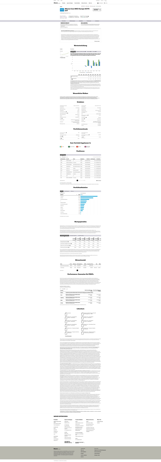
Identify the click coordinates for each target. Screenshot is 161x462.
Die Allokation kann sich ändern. (64, 216)
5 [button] (82, 180)
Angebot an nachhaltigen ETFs (79, 434)
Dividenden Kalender (68, 438)
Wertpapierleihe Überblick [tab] (64, 235)
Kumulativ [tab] (94, 51)
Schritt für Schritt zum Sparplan (68, 428)
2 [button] (78, 180)
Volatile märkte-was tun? (79, 436)
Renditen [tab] (72, 49)
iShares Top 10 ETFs (68, 437)
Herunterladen (99, 6)
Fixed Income (77, 424)
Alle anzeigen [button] (99, 180)
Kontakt (82, 453)
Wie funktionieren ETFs (90, 424)
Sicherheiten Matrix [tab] (81, 235)
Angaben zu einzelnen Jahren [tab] (81, 51)
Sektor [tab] (62, 191)
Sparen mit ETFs (67, 426)
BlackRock (55, 0)
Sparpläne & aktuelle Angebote (68, 435)
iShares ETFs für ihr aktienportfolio (78, 430)
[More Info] (88, 16)
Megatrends (56, 440)
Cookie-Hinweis (97, 453)
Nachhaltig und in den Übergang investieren (78, 427)
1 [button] (77, 180)
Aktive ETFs (66, 433)
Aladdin (61, 0)
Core (54, 434)
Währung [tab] (72, 191)
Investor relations (84, 455)
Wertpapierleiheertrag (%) (64, 241)
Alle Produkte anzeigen (57, 423)
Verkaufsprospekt (93, 6)
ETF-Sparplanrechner (68, 430)
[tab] (65, 54)
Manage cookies (97, 455)
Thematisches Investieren (79, 425)
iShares (58, 0)
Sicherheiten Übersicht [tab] (73, 235)
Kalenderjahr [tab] (73, 51)
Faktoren (55, 437)
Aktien (55, 428)
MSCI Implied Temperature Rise (68, 348)
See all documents (68, 336)
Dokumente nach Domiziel (90, 429)
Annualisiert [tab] (88, 51)
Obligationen (56, 431)
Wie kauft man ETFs (89, 425)
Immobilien (55, 432)
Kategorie (61, 194)
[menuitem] (63, 3)
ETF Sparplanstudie (78, 439)
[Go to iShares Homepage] (57, 3)
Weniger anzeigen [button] (97, 41)
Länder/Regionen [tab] (66, 191)
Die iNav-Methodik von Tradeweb (89, 431)
